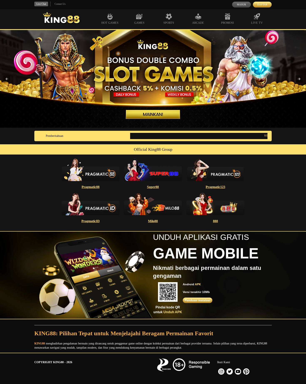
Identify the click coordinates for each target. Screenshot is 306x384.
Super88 (153, 187)
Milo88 (153, 221)
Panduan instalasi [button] (197, 300)
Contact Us (60, 3)
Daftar (262, 4)
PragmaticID (90, 221)
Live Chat (41, 3)
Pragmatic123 (215, 187)
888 (215, 221)
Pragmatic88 (91, 187)
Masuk (241, 4)
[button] (6, 78)
